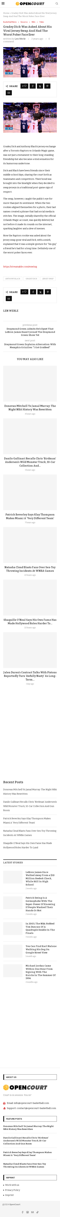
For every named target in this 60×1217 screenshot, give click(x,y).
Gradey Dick (31, 279)
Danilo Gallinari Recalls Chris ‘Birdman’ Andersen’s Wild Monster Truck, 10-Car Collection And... (30, 462)
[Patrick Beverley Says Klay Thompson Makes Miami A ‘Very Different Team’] (30, 492)
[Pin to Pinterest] (47, 86)
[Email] (32, 1212)
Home (6, 13)
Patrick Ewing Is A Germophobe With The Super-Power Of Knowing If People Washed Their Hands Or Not (40, 904)
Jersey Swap (48, 279)
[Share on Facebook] (33, 86)
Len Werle (20, 38)
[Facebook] (22, 1212)
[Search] (56, 3)
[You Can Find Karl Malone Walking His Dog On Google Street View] (12, 951)
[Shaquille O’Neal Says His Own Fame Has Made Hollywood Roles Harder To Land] (30, 597)
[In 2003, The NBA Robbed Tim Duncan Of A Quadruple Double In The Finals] (12, 928)
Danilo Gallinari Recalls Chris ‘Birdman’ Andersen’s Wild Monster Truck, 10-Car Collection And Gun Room (30, 806)
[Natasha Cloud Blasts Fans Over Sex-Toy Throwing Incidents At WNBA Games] (30, 545)
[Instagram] (27, 1212)
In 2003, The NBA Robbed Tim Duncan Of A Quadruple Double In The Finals (40, 928)
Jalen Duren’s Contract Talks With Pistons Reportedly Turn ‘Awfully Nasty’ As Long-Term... (30, 676)
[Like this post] (25, 86)
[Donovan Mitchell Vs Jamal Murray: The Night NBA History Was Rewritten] (30, 383)
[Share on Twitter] (40, 86)
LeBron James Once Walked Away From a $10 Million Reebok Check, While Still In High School (40, 878)
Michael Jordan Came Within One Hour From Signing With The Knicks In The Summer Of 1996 (41, 972)
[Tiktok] (37, 1212)
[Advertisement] (30, 740)
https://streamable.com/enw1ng (20, 266)
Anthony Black (12, 279)
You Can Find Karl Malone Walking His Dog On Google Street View (41, 949)
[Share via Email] (9, 92)
